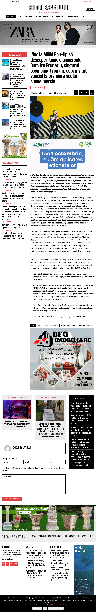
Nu (45, 608)
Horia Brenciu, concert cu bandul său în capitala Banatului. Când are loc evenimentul (17, 424)
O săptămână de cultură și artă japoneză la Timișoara (14, 226)
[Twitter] (81, 92)
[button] (87, 16)
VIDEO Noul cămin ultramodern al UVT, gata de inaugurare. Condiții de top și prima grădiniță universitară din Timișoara (17, 80)
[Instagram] (7, 564)
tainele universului (85, 325)
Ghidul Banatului (45, 93)
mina (73, 325)
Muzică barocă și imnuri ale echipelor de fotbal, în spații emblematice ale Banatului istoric (13, 197)
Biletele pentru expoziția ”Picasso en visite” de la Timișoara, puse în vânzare (13, 236)
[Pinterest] (86, 92)
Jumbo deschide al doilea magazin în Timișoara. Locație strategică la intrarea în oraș (18, 124)
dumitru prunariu (51, 325)
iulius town (65, 325)
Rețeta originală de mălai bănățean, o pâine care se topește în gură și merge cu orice (18, 95)
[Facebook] (76, 92)
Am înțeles (37, 608)
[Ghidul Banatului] (31, 93)
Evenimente (6, 179)
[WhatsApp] (92, 92)
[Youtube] (16, 564)
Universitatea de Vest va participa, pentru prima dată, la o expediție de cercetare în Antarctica (79, 443)
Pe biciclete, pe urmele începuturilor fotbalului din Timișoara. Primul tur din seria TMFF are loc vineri (14, 173)
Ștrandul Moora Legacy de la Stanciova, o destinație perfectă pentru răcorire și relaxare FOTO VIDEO (17, 65)
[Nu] (93, 603)
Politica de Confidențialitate (62, 605)
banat (40, 325)
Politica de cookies (56, 608)
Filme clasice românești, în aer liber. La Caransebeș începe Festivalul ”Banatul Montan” (14, 185)
